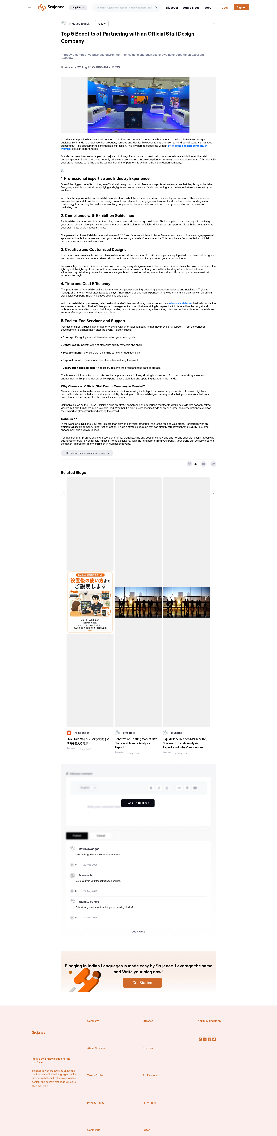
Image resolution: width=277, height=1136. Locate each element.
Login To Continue (138, 803)
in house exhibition (180, 303)
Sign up (242, 7)
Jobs (207, 7)
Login (225, 7)
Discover (172, 7)
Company (93, 1020)
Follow (101, 23)
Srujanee (39, 1032)
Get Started (142, 982)
